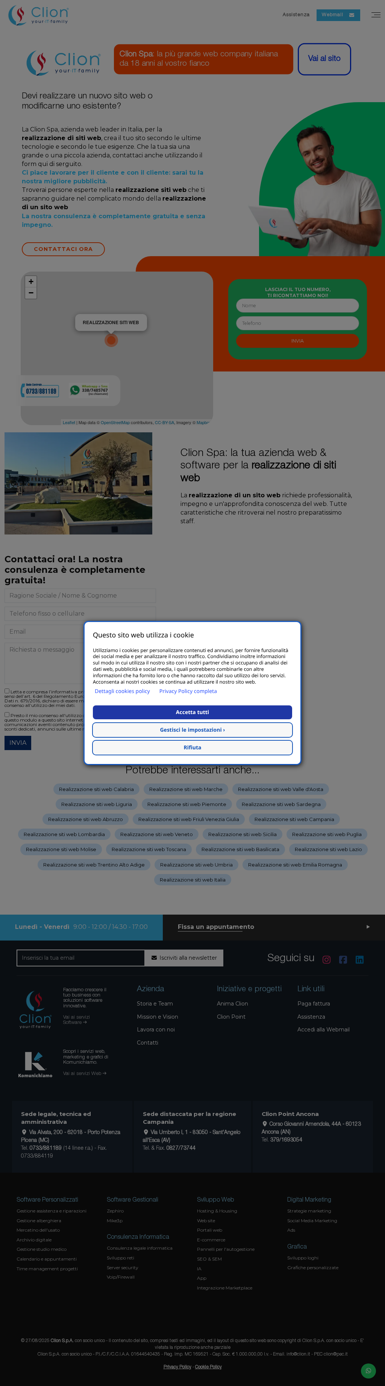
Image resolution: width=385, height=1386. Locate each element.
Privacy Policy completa (188, 691)
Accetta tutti (192, 712)
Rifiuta (193, 747)
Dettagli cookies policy (122, 691)
